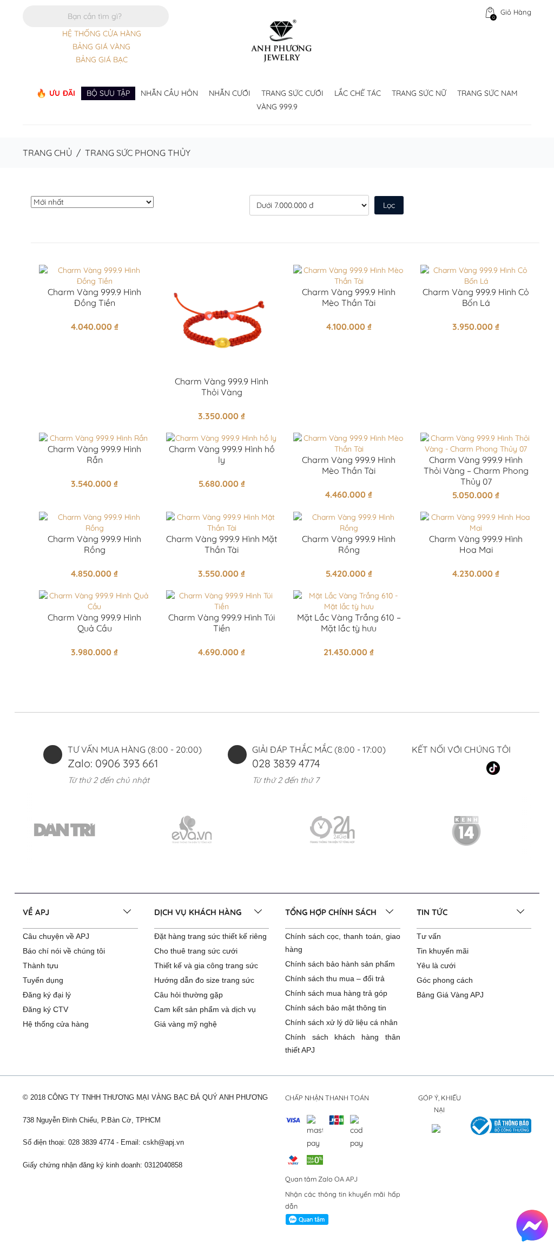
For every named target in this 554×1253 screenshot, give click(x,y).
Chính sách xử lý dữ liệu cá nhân (341, 1022)
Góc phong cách (445, 980)
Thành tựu (40, 965)
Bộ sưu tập (108, 93)
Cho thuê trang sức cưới (196, 951)
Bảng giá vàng (101, 46)
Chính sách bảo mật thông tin (335, 1007)
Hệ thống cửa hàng (56, 1024)
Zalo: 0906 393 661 (113, 763)
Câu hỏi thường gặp (188, 994)
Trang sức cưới (292, 93)
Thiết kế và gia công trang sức (206, 965)
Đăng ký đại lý (47, 994)
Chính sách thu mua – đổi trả (335, 978)
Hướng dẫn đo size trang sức (204, 980)
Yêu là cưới (436, 965)
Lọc (389, 205)
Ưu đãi (62, 93)
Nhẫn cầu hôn (169, 93)
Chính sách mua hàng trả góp (336, 993)
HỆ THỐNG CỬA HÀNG (101, 33)
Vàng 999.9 (277, 107)
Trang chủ (47, 152)
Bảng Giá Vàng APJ (450, 994)
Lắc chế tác (357, 93)
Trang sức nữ (419, 93)
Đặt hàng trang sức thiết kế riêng (210, 936)
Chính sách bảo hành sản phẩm (340, 964)
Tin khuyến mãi (443, 951)
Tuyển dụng (43, 980)
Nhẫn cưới (229, 93)
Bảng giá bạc (102, 59)
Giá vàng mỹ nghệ (185, 1024)
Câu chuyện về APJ (56, 936)
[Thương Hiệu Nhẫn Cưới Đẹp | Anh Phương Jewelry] (281, 40)
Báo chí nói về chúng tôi (64, 951)
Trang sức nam (487, 93)
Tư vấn (429, 936)
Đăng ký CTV (45, 1009)
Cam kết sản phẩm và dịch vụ (205, 1009)
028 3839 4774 (286, 763)
